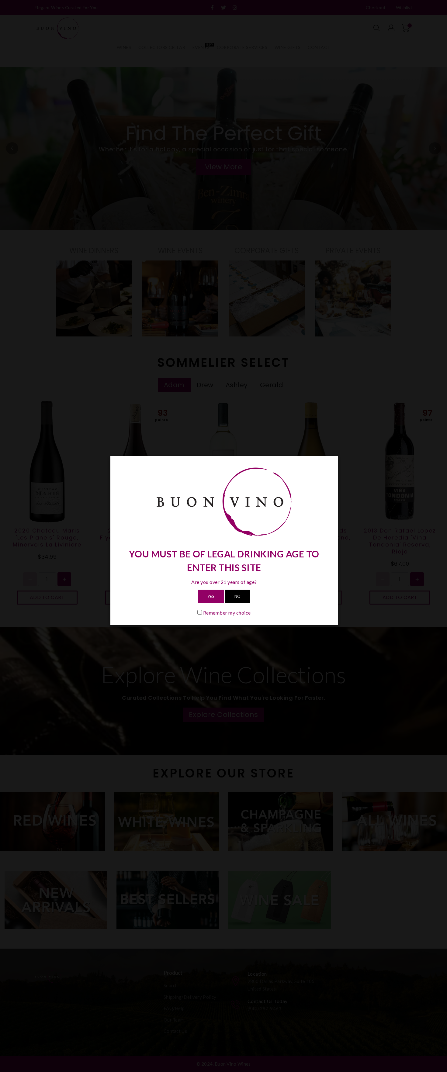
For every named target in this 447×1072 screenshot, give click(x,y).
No (237, 596)
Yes (211, 596)
